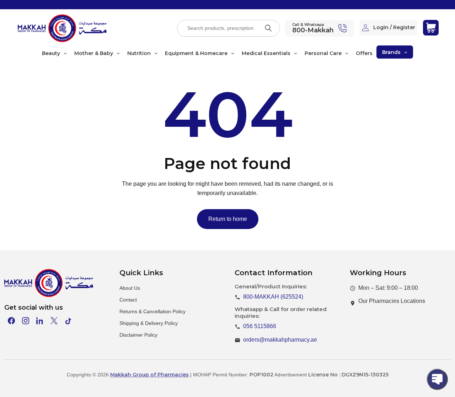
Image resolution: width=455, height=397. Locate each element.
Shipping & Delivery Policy (148, 323)
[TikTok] (68, 321)
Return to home (227, 219)
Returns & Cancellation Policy (152, 311)
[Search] (268, 28)
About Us (129, 288)
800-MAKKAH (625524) (273, 297)
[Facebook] (11, 321)
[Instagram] (25, 321)
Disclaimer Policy (138, 335)
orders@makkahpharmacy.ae (280, 340)
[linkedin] (40, 321)
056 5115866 (259, 326)
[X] (54, 321)
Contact (128, 300)
